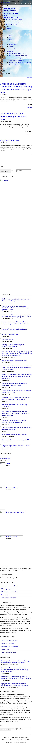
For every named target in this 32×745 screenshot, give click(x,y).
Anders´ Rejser (5, 595)
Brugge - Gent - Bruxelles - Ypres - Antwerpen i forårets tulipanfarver (16, 391)
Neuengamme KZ (11, 536)
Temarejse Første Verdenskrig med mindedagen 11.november (13, 345)
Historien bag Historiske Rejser (14, 20)
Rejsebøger (10, 51)
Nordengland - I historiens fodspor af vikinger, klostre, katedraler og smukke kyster (16, 300)
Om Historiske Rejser (11, 17)
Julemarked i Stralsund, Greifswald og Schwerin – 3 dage (13, 116)
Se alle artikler (12, 49)
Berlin (10, 37)
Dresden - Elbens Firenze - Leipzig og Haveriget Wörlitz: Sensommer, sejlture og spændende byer (15, 308)
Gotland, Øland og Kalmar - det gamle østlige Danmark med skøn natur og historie (16, 398)
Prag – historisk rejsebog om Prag (18, 56)
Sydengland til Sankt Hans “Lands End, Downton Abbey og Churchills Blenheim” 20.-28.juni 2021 (16, 88)
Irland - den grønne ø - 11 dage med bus (14, 435)
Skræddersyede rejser (11, 24)
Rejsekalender (9, 8)
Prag (10, 42)
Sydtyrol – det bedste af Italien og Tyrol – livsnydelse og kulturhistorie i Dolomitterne (15, 323)
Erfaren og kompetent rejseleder (14, 22)
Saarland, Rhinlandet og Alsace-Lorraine (15, 329)
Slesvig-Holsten (13, 44)
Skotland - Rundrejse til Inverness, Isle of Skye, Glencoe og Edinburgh (17, 428)
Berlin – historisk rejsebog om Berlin (18, 53)
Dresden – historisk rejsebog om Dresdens (20, 62)
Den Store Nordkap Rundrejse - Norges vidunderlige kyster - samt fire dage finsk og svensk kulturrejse (15, 413)
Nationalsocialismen (12, 488)
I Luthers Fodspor (13, 65)
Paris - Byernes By (7, 339)
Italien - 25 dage (5, 458)
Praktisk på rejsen (11, 13)
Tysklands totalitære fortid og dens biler (14, 360)
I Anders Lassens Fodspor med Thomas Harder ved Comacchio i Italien (14, 384)
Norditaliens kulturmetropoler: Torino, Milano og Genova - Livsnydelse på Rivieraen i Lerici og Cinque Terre (17, 376)
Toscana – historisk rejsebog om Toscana (20, 58)
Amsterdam (12, 33)
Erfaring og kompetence (7, 589)
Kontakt (7, 15)
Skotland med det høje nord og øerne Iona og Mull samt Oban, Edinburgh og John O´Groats (16, 316)
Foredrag (9, 28)
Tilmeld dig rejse (10, 11)
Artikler (9, 31)
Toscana (11, 46)
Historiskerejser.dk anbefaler (8, 598)
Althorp (8, 463)
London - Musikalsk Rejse (10, 334)
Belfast (10, 35)
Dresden (11, 40)
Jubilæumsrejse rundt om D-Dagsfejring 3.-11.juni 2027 (14, 405)
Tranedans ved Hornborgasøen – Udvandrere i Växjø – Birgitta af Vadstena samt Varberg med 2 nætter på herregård (16, 367)
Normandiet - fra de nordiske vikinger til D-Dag (16, 440)
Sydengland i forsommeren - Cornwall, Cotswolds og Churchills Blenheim (14, 421)
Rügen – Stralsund (9, 140)
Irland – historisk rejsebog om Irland (18, 60)
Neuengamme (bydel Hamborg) (16, 512)
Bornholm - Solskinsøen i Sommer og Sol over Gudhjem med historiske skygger (16, 446)
